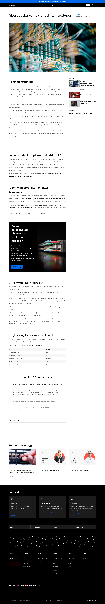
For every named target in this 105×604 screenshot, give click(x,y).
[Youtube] (90, 600)
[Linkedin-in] (87, 600)
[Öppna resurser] (45, 5)
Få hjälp (13, 515)
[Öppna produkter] (37, 5)
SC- (17, 207)
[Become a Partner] (94, 527)
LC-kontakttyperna (27, 207)
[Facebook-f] (82, 600)
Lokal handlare (36, 527)
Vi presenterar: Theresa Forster (49, 470)
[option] (8, 602)
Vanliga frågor (45, 503)
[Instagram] (85, 600)
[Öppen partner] (61, 5)
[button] (11, 420)
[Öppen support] (69, 5)
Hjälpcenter (14, 503)
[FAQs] (42, 499)
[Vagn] (96, 5)
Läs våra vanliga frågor (47, 512)
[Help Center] (12, 499)
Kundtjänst (74, 503)
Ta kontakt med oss (76, 513)
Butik (11, 527)
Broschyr (56, 527)
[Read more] (22, 457)
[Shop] (28, 527)
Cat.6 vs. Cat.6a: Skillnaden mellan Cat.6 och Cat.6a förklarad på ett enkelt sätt (22, 472)
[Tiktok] (93, 600)
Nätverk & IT (79, 14)
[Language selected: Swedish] (55, 603)
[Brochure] (72, 527)
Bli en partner (79, 527)
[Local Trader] (50, 527)
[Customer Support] (72, 499)
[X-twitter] (95, 600)
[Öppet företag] (53, 5)
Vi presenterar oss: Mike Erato (79, 470)
